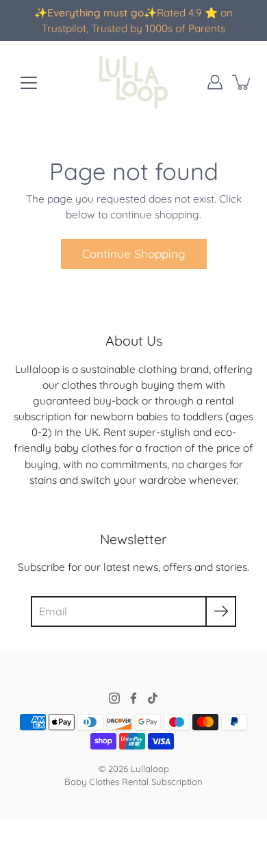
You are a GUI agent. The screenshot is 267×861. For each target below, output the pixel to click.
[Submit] (220, 611)
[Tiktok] (153, 698)
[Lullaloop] (133, 82)
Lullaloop (150, 768)
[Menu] (29, 82)
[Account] (215, 82)
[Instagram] (114, 698)
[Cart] (242, 82)
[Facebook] (133, 698)
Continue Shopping (134, 253)
